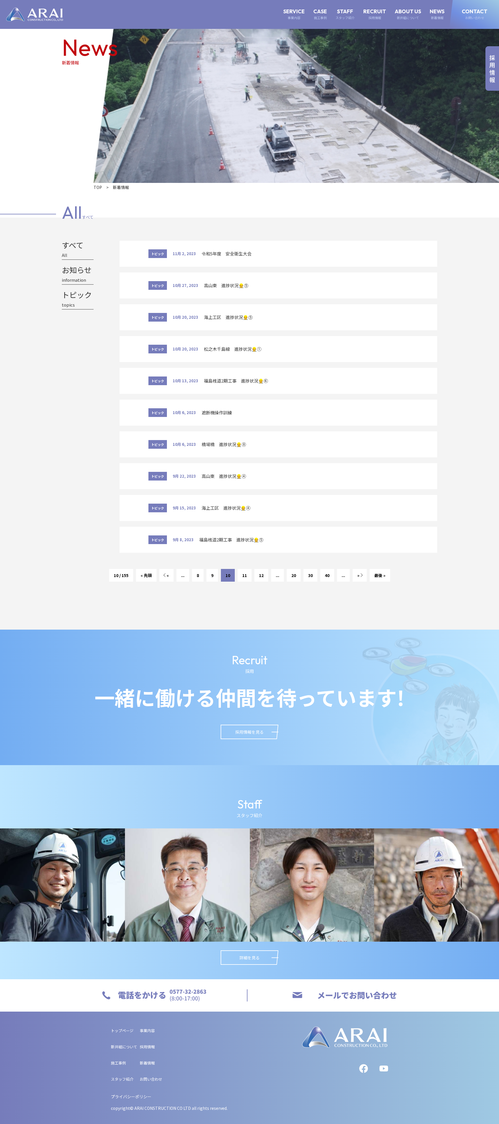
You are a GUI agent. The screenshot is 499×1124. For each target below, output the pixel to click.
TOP (98, 187)
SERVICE (294, 14)
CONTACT (474, 14)
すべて (72, 249)
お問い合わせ (151, 1079)
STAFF (345, 14)
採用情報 (147, 1046)
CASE (320, 14)
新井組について (124, 1046)
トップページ (122, 1030)
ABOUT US (408, 14)
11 (244, 575)
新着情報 (147, 1063)
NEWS (437, 14)
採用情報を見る (249, 732)
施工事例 (118, 1063)
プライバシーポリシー (131, 1096)
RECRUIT (374, 14)
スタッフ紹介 (122, 1079)
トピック (77, 299)
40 (327, 575)
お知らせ (77, 274)
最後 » (380, 575)
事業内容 (147, 1030)
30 (310, 575)
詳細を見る (249, 957)
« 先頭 (146, 575)
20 (293, 575)
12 (261, 575)
